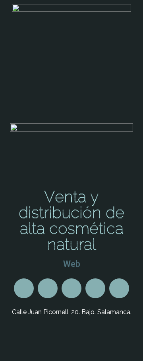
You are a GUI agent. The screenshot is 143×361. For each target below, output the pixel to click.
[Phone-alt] (48, 288)
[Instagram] (119, 288)
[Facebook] (95, 288)
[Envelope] (71, 288)
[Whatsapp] (24, 288)
